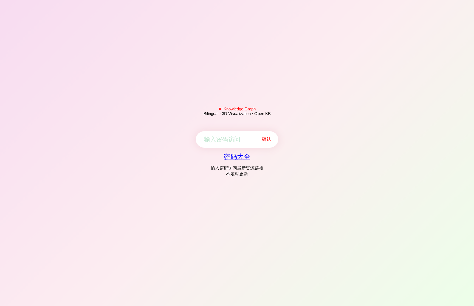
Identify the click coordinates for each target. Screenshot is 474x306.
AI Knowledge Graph (237, 109)
